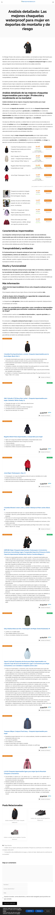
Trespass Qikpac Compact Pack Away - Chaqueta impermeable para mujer (25, 732)
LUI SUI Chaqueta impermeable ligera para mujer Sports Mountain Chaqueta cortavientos (25, 772)
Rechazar (39, 911)
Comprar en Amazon (45, 377)
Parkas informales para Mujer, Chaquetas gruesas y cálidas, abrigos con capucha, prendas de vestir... (21, 222)
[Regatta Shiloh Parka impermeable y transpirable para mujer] (27, 429)
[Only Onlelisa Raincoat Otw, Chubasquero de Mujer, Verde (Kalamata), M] (27, 621)
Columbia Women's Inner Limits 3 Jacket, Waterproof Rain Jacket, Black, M (27, 508)
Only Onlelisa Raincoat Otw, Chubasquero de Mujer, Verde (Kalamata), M (27, 628)
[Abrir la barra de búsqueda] (2, 2)
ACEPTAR (30, 911)
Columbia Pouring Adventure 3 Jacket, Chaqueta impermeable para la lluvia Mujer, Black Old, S (21, 149)
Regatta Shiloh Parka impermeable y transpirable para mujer (23, 436)
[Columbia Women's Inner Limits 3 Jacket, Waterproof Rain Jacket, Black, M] (27, 500)
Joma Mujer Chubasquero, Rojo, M (20, 175)
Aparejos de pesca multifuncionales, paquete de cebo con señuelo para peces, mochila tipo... (21, 203)
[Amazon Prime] (49, 412)
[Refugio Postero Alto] (28, 2)
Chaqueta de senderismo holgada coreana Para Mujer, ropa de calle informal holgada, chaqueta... (20, 194)
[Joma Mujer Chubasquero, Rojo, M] (27, 465)
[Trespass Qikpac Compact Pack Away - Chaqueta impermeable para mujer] (27, 723)
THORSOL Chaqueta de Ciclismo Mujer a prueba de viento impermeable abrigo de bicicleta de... (21, 212)
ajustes (18, 913)
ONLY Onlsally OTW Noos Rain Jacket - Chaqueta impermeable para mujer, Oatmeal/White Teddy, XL (21, 159)
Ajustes (48, 911)
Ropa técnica (8, 845)
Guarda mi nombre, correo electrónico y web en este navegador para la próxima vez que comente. (27, 898)
